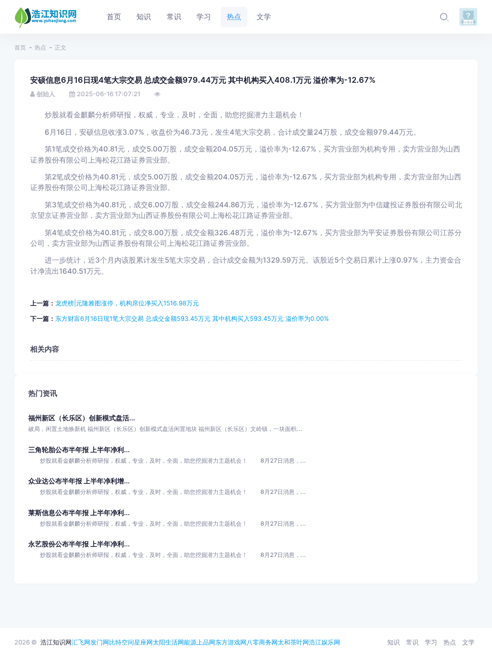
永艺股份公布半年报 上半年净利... (79, 544)
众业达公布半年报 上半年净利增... (79, 481)
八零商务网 (262, 642)
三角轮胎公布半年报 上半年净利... (79, 449)
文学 (468, 642)
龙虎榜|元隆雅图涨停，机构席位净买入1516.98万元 (127, 303)
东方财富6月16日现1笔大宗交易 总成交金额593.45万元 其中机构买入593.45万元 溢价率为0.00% (192, 318)
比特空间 (121, 642)
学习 (431, 642)
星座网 (143, 642)
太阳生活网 (168, 642)
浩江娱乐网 (324, 642)
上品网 (206, 642)
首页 (20, 47)
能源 (190, 642)
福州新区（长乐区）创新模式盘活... (81, 418)
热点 (40, 47)
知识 (393, 642)
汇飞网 (81, 642)
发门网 (99, 642)
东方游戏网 (230, 642)
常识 (412, 642)
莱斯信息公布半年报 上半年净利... (79, 512)
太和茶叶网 (293, 642)
